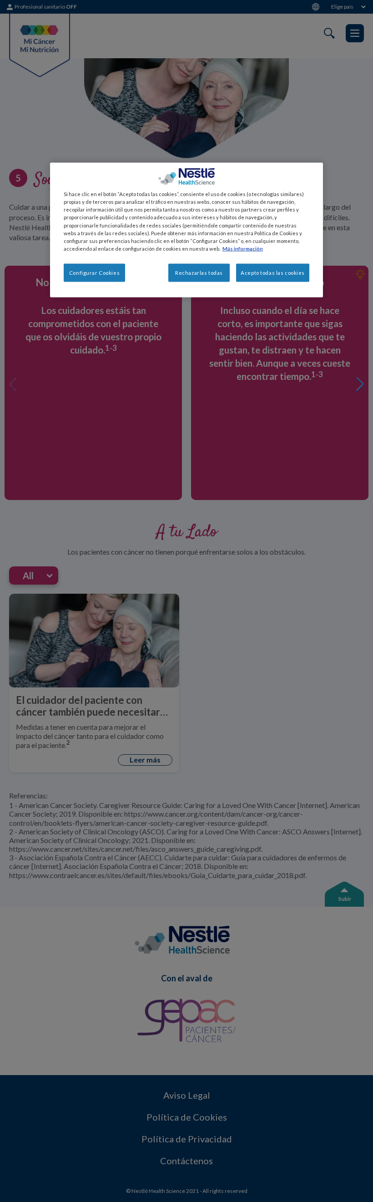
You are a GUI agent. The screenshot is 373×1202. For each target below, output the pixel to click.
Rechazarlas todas (199, 272)
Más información (242, 248)
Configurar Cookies (94, 272)
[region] (186, 230)
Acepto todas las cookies (273, 272)
